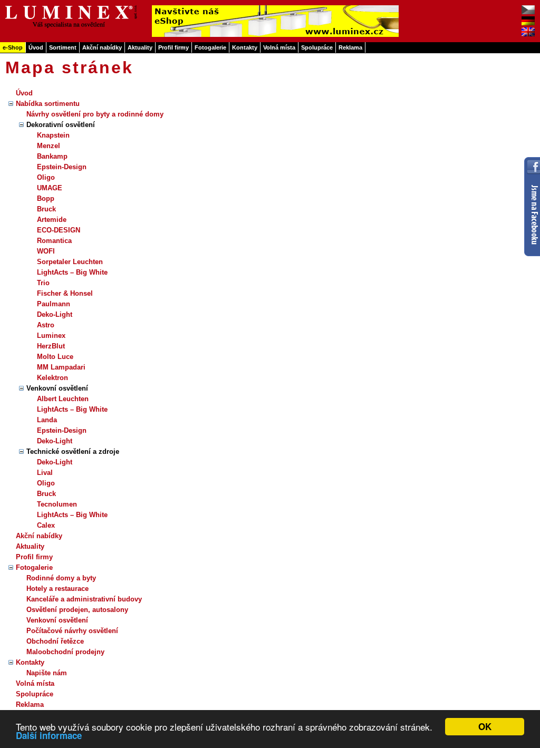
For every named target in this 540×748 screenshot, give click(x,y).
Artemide (51, 220)
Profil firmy (173, 47)
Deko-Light (54, 314)
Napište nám (46, 673)
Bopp (45, 198)
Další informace (49, 735)
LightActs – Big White (72, 272)
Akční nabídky (102, 47)
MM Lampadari (61, 367)
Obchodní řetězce (55, 641)
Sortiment (62, 47)
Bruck (46, 209)
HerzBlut (51, 346)
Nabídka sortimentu (48, 104)
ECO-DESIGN (58, 230)
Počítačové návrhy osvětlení (72, 631)
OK (484, 726)
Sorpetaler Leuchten (70, 262)
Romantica (54, 241)
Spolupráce (317, 47)
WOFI (46, 251)
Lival (45, 473)
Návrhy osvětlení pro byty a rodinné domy (94, 114)
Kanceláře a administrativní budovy (84, 599)
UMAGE (49, 188)
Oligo (46, 177)
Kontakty (244, 47)
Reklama (350, 47)
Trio (43, 283)
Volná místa (279, 47)
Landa (47, 420)
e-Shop (13, 47)
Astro (45, 325)
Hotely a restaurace (57, 588)
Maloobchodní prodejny (65, 652)
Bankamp (52, 156)
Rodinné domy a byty (61, 578)
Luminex (51, 335)
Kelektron (52, 378)
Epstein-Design (61, 167)
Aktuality (140, 47)
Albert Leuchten (63, 399)
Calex (46, 525)
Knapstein (53, 135)
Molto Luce (55, 357)
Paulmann (53, 304)
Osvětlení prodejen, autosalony (77, 610)
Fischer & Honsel (65, 293)
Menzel (48, 146)
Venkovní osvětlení (57, 620)
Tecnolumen (57, 504)
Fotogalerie (210, 47)
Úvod (35, 47)
